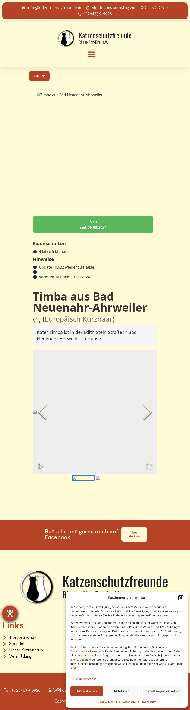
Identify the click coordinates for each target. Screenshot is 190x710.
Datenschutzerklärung (85, 651)
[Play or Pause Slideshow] (41, 466)
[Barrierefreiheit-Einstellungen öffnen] (10, 613)
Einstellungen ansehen (161, 691)
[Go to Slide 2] (106, 478)
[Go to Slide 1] (83, 478)
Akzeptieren (86, 691)
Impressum (149, 702)
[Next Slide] (148, 411)
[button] (180, 598)
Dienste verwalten (85, 679)
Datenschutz (130, 702)
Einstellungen (79, 659)
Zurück (39, 76)
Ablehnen (122, 691)
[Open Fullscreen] (149, 466)
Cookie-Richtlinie (108, 702)
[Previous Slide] (42, 411)
